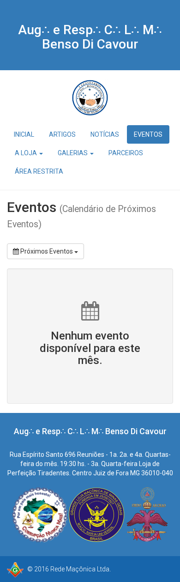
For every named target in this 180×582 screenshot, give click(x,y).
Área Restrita (39, 171)
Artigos (62, 134)
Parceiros (125, 153)
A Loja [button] (26, 153)
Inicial (24, 134)
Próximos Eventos (46, 251)
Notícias (104, 134)
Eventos (148, 134)
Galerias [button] (73, 153)
